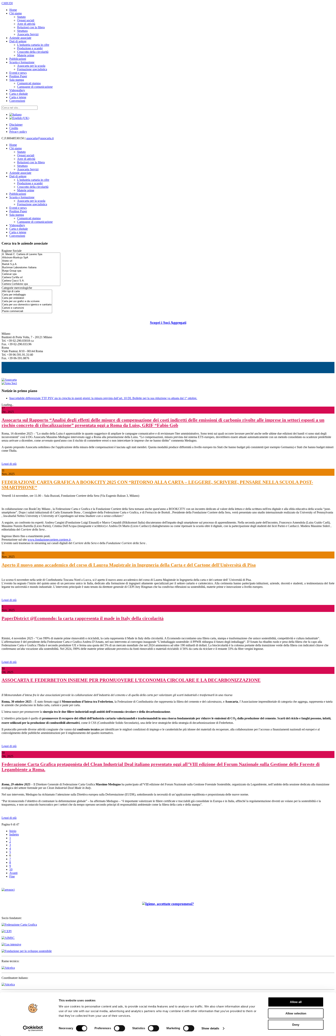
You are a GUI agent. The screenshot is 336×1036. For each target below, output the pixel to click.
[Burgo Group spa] (31, 271)
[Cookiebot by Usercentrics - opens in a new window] (33, 1028)
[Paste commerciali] (27, 311)
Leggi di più (9, 463)
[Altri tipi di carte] (27, 291)
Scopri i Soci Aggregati (168, 323)
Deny (295, 1024)
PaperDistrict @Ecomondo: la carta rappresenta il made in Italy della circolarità (83, 618)
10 (10, 869)
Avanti (13, 873)
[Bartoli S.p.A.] (31, 264)
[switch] (119, 1028)
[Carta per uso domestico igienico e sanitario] (27, 304)
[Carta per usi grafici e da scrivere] (27, 301)
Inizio (12, 831)
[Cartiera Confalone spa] (31, 284)
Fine (12, 876)
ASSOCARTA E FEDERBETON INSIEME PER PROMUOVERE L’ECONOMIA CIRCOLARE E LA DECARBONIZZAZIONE (131, 680)
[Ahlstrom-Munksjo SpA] (31, 257)
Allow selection (295, 1013)
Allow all (296, 1002)
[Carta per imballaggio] (27, 294)
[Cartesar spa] (31, 274)
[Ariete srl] (31, 261)
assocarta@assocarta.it (40, 138)
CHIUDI (7, 3)
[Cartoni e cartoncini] (27, 308)
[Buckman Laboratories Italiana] (31, 267)
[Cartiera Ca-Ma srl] (31, 277)
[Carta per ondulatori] (27, 298)
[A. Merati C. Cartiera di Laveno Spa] (31, 254)
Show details (210, 1028)
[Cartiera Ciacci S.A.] (31, 280)
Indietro (14, 834)
